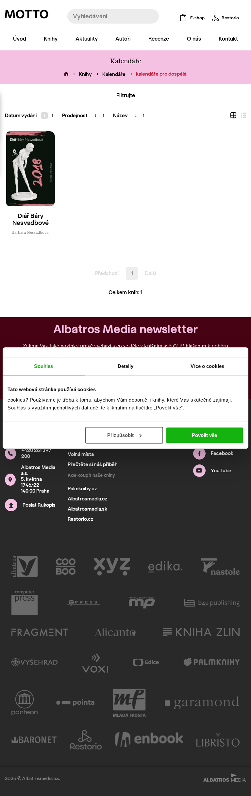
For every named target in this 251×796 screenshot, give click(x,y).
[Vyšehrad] (34, 662)
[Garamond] (202, 702)
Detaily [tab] (126, 366)
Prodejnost (75, 115)
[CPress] (83, 603)
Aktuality (86, 39)
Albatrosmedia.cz (88, 499)
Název (120, 115)
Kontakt (228, 39)
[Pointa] (75, 702)
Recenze (158, 39)
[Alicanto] (115, 632)
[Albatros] (24, 567)
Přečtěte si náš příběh (93, 464)
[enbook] (149, 739)
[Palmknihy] (211, 662)
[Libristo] (218, 739)
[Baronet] (34, 739)
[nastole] (220, 567)
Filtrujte (125, 95)
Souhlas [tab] (43, 366)
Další (150, 273)
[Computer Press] (24, 603)
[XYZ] (112, 567)
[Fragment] (39, 632)
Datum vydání (21, 115)
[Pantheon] (24, 702)
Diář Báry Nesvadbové (30, 219)
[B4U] (212, 603)
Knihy (51, 39)
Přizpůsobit (120, 435)
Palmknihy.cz (82, 489)
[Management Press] (141, 603)
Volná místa (81, 454)
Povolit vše (204, 435)
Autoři (123, 39)
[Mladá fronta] (129, 702)
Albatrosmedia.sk (87, 509)
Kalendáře (114, 74)
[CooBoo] (65, 567)
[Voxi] (95, 662)
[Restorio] (86, 739)
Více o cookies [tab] (207, 366)
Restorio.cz (80, 519)
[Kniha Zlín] (201, 632)
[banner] (26, 16)
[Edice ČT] (145, 662)
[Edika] (165, 567)
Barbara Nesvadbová (29, 232)
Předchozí (106, 273)
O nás (194, 39)
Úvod (19, 39)
